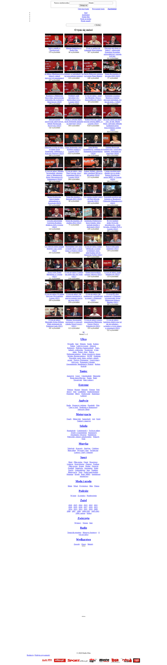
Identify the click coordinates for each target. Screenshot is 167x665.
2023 (85, 505)
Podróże (83, 490)
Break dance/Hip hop (77, 378)
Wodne (87, 466)
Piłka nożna (78, 462)
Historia (83, 344)
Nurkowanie (85, 394)
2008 (68, 511)
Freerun (92, 390)
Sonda (89, 344)
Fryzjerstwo (83, 486)
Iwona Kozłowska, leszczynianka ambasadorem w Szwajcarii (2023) (54, 200)
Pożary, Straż (82, 352)
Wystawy (77, 523)
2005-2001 (95, 511)
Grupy (77, 376)
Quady (69, 419)
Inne (77, 344)
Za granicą (81, 496)
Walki (96, 468)
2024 (80, 505)
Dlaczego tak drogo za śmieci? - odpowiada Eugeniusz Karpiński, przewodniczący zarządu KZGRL (112, 52)
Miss (91, 486)
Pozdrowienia (92, 496)
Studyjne (87, 448)
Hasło (91, 3)
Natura (72, 346)
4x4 (93, 419)
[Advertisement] (83, 580)
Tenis (80, 472)
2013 (75, 509)
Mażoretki (96, 376)
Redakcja (30, 655)
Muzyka (83, 443)
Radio (69, 405)
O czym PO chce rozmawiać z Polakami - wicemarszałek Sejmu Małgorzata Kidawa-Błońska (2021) (112, 298)
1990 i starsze (80, 513)
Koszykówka (79, 464)
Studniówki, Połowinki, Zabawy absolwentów (82, 436)
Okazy (83, 544)
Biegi (70, 462)
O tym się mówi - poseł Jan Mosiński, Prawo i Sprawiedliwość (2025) (93, 98)
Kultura (96, 344)
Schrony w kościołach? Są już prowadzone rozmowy (73, 75)
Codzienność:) (82, 431)
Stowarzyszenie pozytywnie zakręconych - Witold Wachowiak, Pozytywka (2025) (54, 123)
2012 (80, 509)
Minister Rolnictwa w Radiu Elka (74, 49)
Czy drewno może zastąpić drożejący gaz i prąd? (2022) (54, 249)
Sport (83, 457)
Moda (70, 486)
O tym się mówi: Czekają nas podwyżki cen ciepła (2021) (74, 274)
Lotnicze (83, 396)
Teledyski (70, 448)
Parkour (70, 390)
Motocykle (77, 419)
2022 (90, 505)
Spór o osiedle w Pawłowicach (54, 49)
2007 (74, 511)
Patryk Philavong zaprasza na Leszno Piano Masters (93, 75)
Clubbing (95, 448)
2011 (85, 509)
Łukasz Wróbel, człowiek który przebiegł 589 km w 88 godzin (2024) (93, 173)
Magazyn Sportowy (90, 533)
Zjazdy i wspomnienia (79, 433)
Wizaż (76, 486)
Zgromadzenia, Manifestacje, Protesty (79, 364)
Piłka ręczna (73, 466)
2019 (75, 507)
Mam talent (72, 450)
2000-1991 (86, 511)
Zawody (77, 544)
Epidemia (97, 356)
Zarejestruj (86, 15)
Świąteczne (89, 350)
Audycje (83, 400)
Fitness (96, 486)
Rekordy (85, 390)
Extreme (84, 384)
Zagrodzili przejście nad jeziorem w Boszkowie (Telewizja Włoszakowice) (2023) (112, 200)
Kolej (98, 419)
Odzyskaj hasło (83, 9)
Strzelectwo (84, 476)
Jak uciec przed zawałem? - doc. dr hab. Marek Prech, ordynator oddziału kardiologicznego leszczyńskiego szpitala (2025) (112, 125)
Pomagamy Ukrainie (87, 362)
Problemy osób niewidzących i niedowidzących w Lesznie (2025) (74, 99)
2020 (70, 507)
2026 (70, 505)
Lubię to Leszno (82, 346)
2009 (96, 509)
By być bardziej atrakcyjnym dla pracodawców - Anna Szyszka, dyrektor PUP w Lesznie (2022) (112, 225)
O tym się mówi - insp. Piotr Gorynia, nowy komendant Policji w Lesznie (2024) (74, 174)
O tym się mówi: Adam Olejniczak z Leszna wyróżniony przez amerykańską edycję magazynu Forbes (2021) (93, 251)
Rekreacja (70, 348)
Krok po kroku (85, 19)
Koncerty (79, 448)
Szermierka (88, 468)
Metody (90, 544)
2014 (70, 509)
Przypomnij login (98, 9)
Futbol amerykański (91, 472)
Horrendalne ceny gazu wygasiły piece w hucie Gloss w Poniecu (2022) (73, 249)
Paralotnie (70, 394)
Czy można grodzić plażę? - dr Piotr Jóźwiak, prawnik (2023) (93, 199)
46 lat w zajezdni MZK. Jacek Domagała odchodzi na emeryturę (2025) (73, 122)
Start (85, 13)
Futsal (86, 462)
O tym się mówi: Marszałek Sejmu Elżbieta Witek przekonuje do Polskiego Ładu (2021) (54, 323)
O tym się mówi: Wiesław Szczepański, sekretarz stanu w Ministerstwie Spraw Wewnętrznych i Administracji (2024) (54, 175)
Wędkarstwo (83, 539)
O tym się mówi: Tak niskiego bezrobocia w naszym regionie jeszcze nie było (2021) (73, 297)
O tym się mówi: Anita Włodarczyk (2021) (112, 273)
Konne (81, 466)
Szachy (71, 470)
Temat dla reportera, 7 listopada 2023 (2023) (74, 198)
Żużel (83, 500)
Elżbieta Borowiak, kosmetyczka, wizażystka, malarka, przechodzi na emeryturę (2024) (112, 150)
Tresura (85, 523)
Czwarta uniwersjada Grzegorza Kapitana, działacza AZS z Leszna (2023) (54, 224)
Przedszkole (71, 431)
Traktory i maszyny (84, 421)
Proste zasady (86, 21)
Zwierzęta (83, 518)
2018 (80, 507)
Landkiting (82, 392)
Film (97, 405)
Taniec (83, 371)
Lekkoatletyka (80, 470)
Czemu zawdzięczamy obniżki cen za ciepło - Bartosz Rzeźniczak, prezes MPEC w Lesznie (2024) (112, 175)
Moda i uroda (83, 481)
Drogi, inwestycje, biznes (91, 354)
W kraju (73, 496)
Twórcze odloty (94, 431)
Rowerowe (93, 462)
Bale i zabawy (88, 380)
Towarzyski (78, 380)
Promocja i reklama (79, 405)
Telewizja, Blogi (83, 409)
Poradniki (91, 405)
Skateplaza (96, 394)
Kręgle (77, 474)
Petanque (70, 474)
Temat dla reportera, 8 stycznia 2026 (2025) (112, 75)
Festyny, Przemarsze (81, 360)
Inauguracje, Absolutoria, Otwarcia (83, 434)
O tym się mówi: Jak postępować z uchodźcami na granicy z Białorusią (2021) (93, 297)
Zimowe (89, 464)
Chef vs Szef (73, 407)
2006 (79, 511)
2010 (90, 509)
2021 (96, 505)
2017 (85, 507)
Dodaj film (86, 17)
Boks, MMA (85, 474)
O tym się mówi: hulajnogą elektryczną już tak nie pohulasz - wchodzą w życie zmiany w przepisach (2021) (112, 324)
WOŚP (89, 356)
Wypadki (70, 344)
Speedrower (96, 474)
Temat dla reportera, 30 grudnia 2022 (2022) (74, 222)
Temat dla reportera (74, 533)
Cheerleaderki (87, 376)
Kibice (89, 513)
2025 (75, 505)
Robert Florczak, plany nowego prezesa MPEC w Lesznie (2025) (93, 122)
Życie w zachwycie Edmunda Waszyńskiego (93, 49)
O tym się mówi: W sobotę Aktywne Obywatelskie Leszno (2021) (54, 296)
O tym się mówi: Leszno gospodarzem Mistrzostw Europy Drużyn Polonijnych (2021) (93, 323)
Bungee (77, 390)
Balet (95, 378)
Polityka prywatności (42, 655)
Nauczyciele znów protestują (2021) (112, 248)
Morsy (77, 394)
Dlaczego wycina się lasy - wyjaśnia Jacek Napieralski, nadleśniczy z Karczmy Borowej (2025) (54, 150)
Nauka (89, 378)
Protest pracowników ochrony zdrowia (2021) (93, 273)
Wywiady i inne (83, 450)
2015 (96, 507)
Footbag (96, 464)
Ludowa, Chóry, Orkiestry (83, 452)
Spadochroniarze (93, 392)
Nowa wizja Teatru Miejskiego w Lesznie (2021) (54, 274)
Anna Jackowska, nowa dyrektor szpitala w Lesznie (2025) (73, 149)
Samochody (86, 419)
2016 (90, 507)
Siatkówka (79, 468)
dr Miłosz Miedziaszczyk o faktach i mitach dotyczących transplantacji (54, 76)
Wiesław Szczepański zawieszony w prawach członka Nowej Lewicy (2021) (73, 323)
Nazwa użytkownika (61, 3)
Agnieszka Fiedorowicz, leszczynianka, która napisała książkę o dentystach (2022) (93, 224)
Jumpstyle (70, 376)
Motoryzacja (83, 414)
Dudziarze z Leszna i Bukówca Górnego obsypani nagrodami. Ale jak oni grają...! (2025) (113, 99)
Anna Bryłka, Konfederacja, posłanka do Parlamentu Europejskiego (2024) (93, 150)
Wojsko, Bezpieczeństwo (77, 356)
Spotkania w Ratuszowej (88, 407)
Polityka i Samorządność (85, 348)
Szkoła (83, 425)
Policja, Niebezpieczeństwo (80, 353)
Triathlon (94, 470)
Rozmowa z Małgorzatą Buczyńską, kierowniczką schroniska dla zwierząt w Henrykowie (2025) (54, 99)
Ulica (83, 339)
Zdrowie (93, 346)
